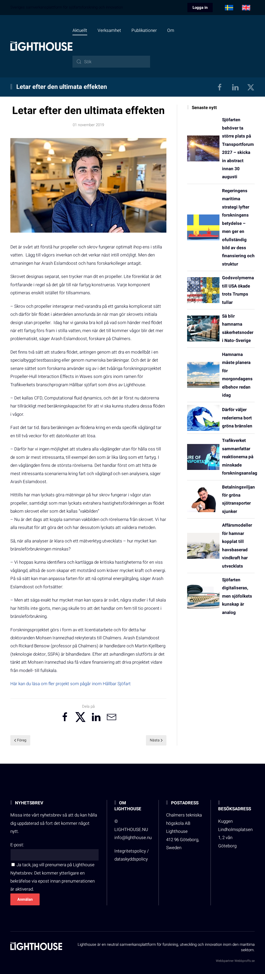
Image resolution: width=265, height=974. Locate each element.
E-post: (17, 845)
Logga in (200, 7)
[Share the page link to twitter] (80, 717)
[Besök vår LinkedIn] (235, 87)
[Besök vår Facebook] (220, 87)
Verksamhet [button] (109, 30)
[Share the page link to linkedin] (96, 717)
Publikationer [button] (144, 30)
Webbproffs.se (244, 960)
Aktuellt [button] (79, 30)
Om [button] (170, 30)
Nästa (155, 740)
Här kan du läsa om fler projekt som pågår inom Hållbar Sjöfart (70, 684)
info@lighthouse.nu (133, 837)
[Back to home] (41, 46)
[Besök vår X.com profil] (251, 87)
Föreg (21, 740)
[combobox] (111, 62)
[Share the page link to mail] (111, 717)
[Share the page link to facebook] (65, 717)
